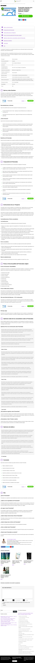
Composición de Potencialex (9, 30)
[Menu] (1, 1)
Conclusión (6, 43)
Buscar (2, 610)
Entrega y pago (22, 633)
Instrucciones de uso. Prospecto (10, 32)
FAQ (4, 45)
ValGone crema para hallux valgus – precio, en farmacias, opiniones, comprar (17, 562)
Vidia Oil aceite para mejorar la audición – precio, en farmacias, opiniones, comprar (6, 576)
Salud (1, 5)
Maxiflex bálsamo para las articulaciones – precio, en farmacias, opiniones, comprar (5, 562)
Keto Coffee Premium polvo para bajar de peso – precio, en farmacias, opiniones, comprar (8, 619)
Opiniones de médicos (8, 40)
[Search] (33, 1)
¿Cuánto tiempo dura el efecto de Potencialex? (27, 651)
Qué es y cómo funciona (8, 27)
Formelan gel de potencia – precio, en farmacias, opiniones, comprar (29, 561)
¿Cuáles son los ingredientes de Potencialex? (26, 646)
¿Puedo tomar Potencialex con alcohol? (26, 653)
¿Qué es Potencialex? (23, 645)
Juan (18, 613)
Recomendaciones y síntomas (24, 617)
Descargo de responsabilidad (16, 657)
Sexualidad (4, 5)
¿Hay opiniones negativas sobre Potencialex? (26, 638)
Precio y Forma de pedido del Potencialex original (12, 35)
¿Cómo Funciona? (22, 618)
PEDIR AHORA (26, 16)
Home (1, 3)
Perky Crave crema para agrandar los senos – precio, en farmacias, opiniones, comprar (9, 623)
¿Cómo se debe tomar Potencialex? (25, 652)
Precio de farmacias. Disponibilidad (25, 628)
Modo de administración (23, 625)
